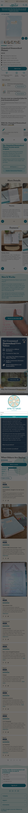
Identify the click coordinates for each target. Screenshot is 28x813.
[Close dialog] (27, 395)
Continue (14, 416)
